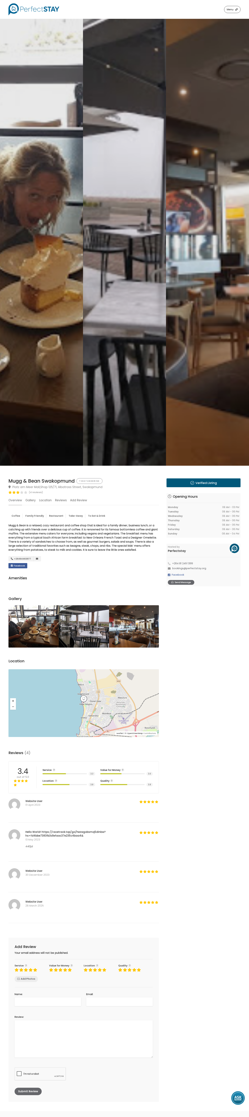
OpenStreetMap (135, 733)
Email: (89, 994)
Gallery (30, 500)
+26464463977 (22, 558)
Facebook (19, 565)
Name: (19, 994)
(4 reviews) (36, 492)
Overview (15, 500)
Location (45, 500)
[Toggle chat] (238, 1098)
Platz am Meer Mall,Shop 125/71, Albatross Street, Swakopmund (57, 487)
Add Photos (28, 979)
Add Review (78, 500)
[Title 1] (41, 242)
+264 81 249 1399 (182, 563)
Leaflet (120, 733)
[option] (124, 242)
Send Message (182, 582)
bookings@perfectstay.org (189, 568)
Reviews (61, 500)
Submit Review (28, 1091)
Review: (19, 1017)
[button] (13, 701)
